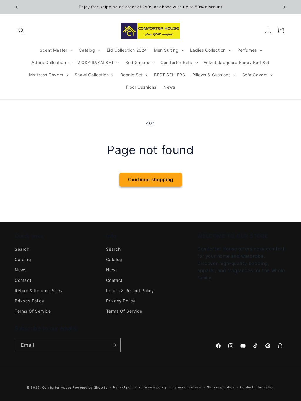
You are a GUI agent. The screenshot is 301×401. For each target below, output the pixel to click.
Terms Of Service (33, 311)
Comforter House (57, 387)
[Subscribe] (113, 345)
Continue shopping (150, 179)
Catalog (23, 259)
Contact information (257, 387)
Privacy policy (155, 387)
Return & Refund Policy (39, 290)
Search (22, 249)
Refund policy (125, 387)
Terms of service (187, 387)
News (20, 269)
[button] (21, 30)
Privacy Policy (29, 300)
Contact (23, 280)
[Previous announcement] (16, 7)
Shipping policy (220, 387)
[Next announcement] (284, 7)
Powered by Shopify (90, 387)
